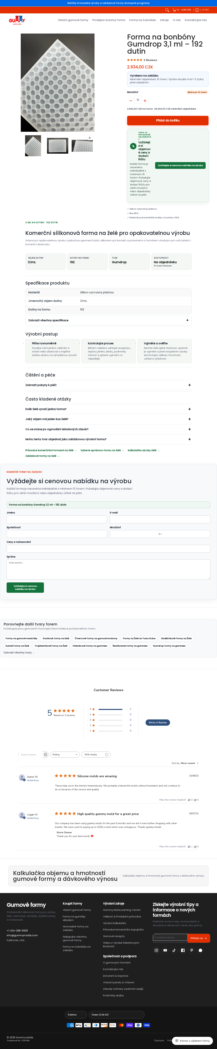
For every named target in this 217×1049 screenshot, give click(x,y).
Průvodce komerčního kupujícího (123, 929)
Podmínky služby (113, 995)
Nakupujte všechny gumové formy (75, 938)
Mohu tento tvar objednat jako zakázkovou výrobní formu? (65, 439)
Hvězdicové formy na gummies (90, 645)
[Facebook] (182, 950)
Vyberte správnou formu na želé (101, 450)
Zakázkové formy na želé (40, 456)
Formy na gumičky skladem (74, 918)
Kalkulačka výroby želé (142, 450)
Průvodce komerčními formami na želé (49, 450)
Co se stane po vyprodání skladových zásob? (56, 429)
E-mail (114, 512)
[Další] (104, 82)
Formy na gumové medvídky (21, 638)
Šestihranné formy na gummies (130, 645)
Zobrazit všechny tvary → (19, 652)
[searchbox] (30, 754)
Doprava (159, 1040)
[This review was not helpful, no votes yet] (195, 799)
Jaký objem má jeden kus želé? (46, 419)
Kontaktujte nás (113, 969)
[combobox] (65, 755)
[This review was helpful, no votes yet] (189, 799)
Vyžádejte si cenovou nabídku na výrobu (180, 165)
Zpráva (11, 556)
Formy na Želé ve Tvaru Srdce (139, 638)
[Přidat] (145, 101)
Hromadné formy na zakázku (75, 928)
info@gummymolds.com (22, 935)
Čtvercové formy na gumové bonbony (96, 638)
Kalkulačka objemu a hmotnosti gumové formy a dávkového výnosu (163, 875)
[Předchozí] (11, 82)
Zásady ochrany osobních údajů (123, 989)
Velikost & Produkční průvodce (122, 916)
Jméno (11, 512)
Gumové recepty (114, 936)
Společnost (14, 527)
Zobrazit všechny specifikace (48, 320)
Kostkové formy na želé (56, 638)
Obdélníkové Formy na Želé (176, 638)
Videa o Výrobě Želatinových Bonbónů (121, 944)
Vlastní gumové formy (77, 910)
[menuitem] (182, 10)
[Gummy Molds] (16, 20)
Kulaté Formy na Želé (17, 645)
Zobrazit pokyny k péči (40, 385)
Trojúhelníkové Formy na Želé (51, 645)
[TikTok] (173, 950)
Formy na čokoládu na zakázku (77, 948)
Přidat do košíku (168, 120)
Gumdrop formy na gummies (169, 645)
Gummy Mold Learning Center (122, 910)
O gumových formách (117, 962)
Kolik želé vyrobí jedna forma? (45, 409)
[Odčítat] (130, 101)
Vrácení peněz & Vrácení (118, 982)
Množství (132, 92)
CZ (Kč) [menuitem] (205, 9)
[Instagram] (156, 950)
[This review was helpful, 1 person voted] (189, 846)
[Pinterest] (191, 950)
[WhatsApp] (200, 950)
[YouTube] (165, 950)
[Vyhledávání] (167, 10)
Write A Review (158, 722)
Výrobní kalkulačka (114, 923)
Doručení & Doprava (115, 976)
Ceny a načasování (19, 542)
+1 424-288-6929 (17, 930)
